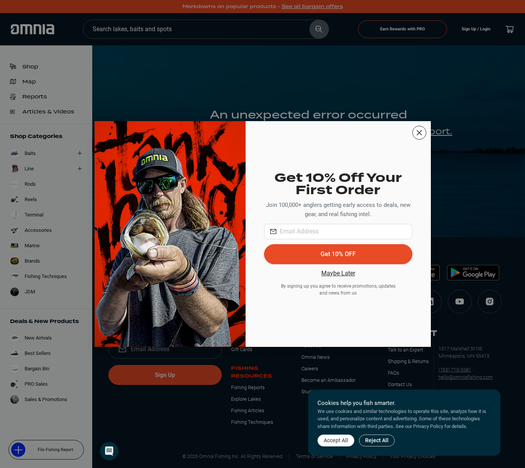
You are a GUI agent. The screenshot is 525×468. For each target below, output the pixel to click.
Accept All (336, 440)
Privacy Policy (428, 426)
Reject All (377, 440)
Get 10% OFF (338, 254)
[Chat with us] (109, 451)
